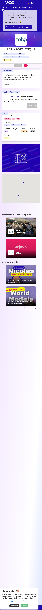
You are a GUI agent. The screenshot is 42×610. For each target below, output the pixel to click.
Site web (8, 60)
